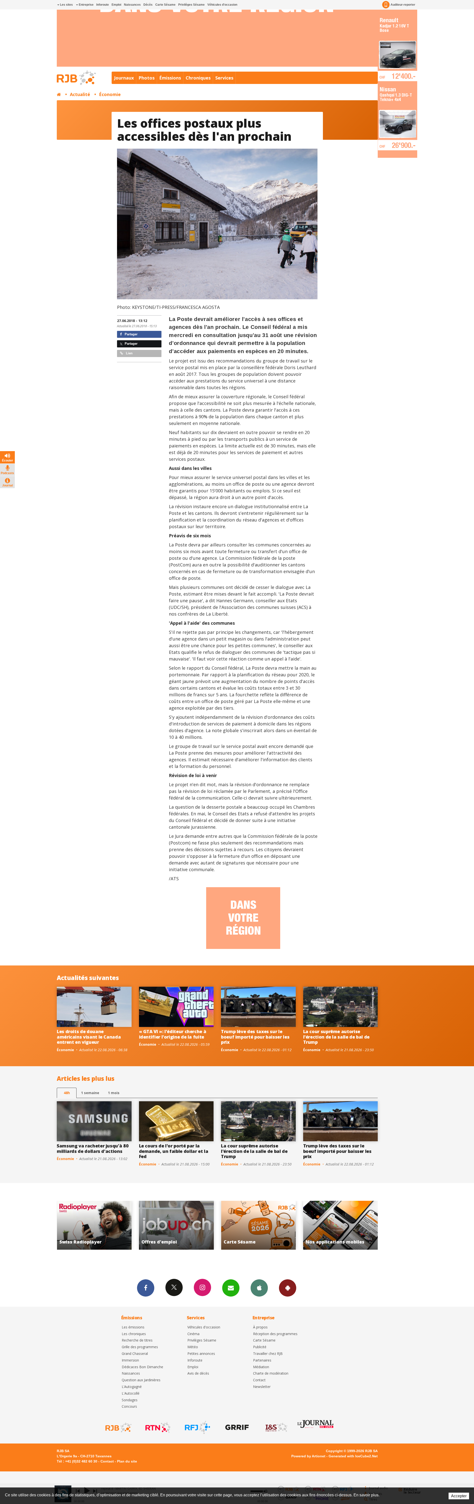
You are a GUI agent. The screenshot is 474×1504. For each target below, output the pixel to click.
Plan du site (127, 1461)
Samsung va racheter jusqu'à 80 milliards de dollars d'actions (92, 1148)
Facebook (145, 1288)
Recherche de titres (137, 1340)
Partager (131, 334)
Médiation (261, 1367)
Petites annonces (201, 1354)
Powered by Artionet (308, 1456)
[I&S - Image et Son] (276, 1427)
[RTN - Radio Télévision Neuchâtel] (157, 1427)
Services (224, 78)
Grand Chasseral (135, 1354)
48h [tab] (67, 1092)
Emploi (116, 4)
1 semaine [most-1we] (90, 1092)
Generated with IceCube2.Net (353, 1456)
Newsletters (230, 1288)
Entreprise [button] (86, 4)
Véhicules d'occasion (222, 4)
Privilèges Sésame (191, 4)
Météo (192, 1347)
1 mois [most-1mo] (113, 1092)
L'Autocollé (130, 1393)
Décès (148, 4)
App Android (287, 1288)
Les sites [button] (66, 4)
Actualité (80, 94)
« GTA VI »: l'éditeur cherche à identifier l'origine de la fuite (172, 1034)
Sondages (130, 1400)
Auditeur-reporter (403, 4)
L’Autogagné (132, 1387)
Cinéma (193, 1334)
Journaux (124, 78)
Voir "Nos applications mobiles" (176, 1225)
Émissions (170, 78)
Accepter (459, 1496)
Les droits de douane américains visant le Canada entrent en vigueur (89, 1036)
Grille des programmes (140, 1347)
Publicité (259, 1347)
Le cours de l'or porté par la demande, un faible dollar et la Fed (173, 1151)
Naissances (132, 4)
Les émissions (133, 1327)
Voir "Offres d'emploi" (340, 1225)
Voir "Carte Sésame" (94, 1225)
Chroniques (198, 78)
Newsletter (262, 1387)
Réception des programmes (275, 1334)
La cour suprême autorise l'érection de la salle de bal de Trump (336, 1036)
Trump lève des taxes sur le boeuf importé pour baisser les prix (255, 1036)
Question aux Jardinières (141, 1380)
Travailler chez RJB (268, 1354)
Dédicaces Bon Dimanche (142, 1367)
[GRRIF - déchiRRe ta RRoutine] (236, 1427)
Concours (129, 1406)
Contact (259, 1380)
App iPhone (259, 1288)
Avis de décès (198, 1373)
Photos (146, 78)
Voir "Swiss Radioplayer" (258, 1225)
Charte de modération (270, 1373)
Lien (129, 353)
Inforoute (102, 4)
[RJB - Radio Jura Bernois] (118, 1427)
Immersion (130, 1360)
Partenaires (262, 1360)
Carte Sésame (165, 4)
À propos (260, 1327)
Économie (110, 94)
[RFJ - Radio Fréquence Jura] (197, 1427)
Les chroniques (134, 1334)
